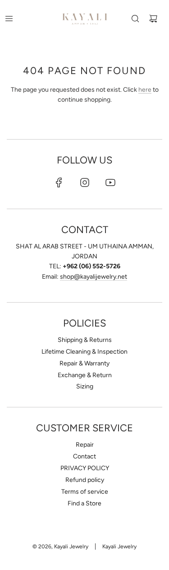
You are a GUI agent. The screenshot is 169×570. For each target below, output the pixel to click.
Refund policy (84, 480)
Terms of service (84, 491)
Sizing (84, 386)
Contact (84, 456)
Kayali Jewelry (119, 546)
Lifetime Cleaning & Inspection (84, 351)
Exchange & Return (85, 375)
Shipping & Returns (85, 340)
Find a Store (84, 503)
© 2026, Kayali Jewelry (60, 546)
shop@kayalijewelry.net (93, 276)
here (144, 89)
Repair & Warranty (84, 363)
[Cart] (153, 19)
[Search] (135, 19)
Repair (85, 445)
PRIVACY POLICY (84, 468)
